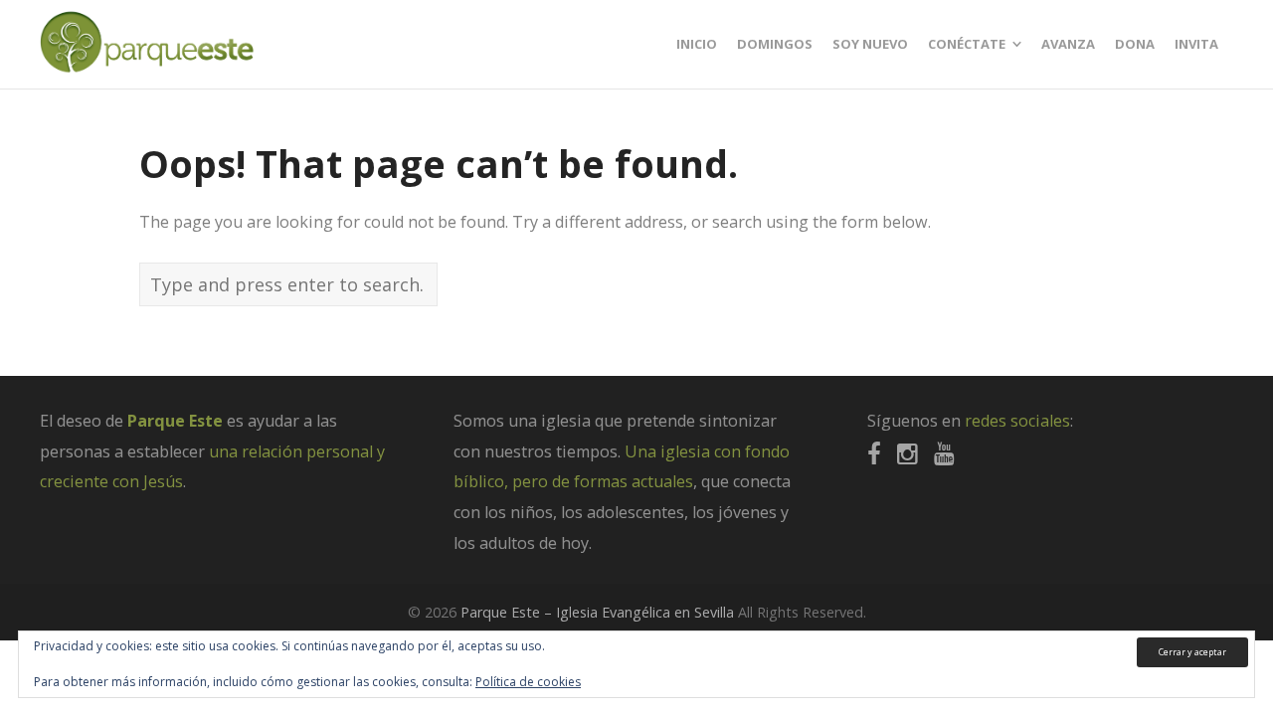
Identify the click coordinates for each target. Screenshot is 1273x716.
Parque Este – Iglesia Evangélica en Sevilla (597, 612)
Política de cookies (528, 681)
